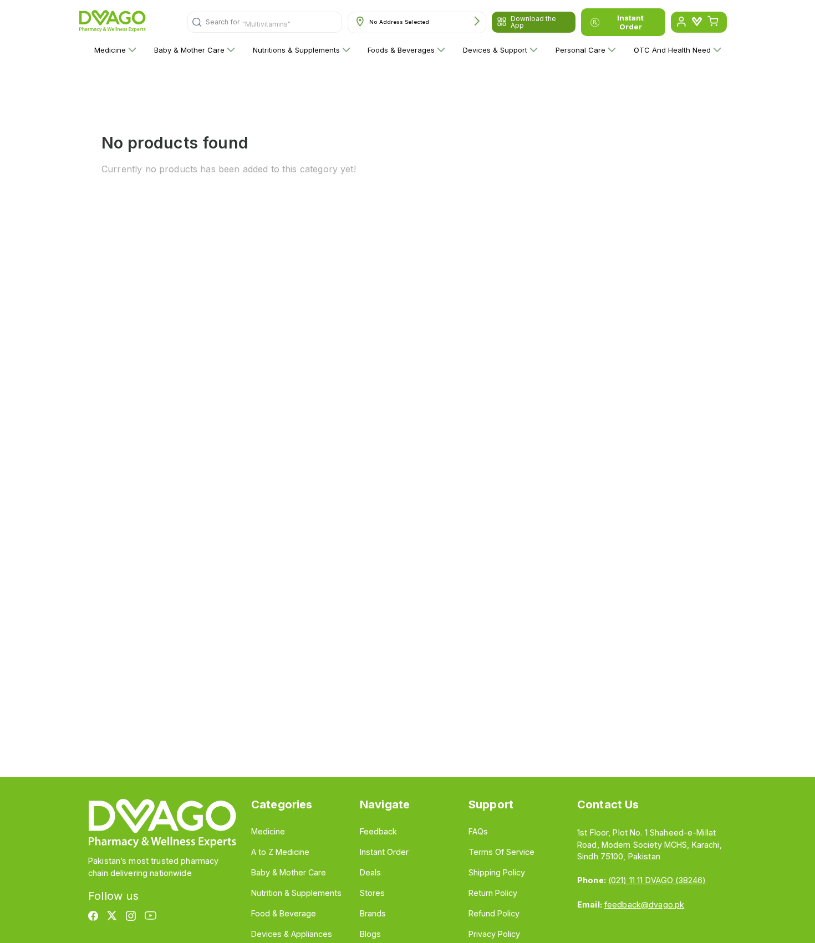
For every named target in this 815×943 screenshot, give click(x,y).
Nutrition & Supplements (296, 893)
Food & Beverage (283, 913)
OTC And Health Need (672, 49)
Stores (372, 893)
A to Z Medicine (280, 852)
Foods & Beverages (401, 49)
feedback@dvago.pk (644, 904)
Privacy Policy (494, 934)
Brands (373, 913)
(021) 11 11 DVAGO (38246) (657, 880)
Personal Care (580, 49)
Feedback (378, 831)
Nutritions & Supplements (296, 49)
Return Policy (492, 893)
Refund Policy (493, 913)
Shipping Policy (496, 872)
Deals (370, 872)
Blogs (370, 934)
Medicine (110, 49)
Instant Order (630, 22)
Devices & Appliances (291, 934)
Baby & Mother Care (189, 49)
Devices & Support (495, 49)
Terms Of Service (501, 852)
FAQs (478, 831)
